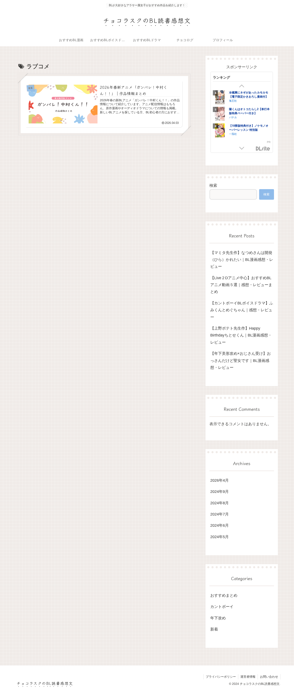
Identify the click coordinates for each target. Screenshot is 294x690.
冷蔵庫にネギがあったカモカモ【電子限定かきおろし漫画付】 (248, 94)
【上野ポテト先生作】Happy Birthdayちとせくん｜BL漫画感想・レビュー (241, 335)
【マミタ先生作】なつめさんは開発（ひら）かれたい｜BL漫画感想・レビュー (241, 260)
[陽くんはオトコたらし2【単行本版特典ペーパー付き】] (220, 114)
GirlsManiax (263, 148)
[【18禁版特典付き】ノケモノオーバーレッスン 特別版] (220, 131)
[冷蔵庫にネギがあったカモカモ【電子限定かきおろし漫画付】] (220, 98)
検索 (213, 185)
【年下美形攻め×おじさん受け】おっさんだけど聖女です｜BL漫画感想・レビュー (240, 360)
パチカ (233, 117)
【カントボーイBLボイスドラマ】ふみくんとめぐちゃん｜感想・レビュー (241, 310)
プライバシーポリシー (221, 676)
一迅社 (233, 134)
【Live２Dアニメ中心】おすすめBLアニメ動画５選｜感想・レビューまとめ (241, 285)
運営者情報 (247, 676)
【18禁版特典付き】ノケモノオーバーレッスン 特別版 (248, 127)
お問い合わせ (269, 676)
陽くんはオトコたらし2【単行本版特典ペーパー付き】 (249, 111)
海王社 (233, 100)
